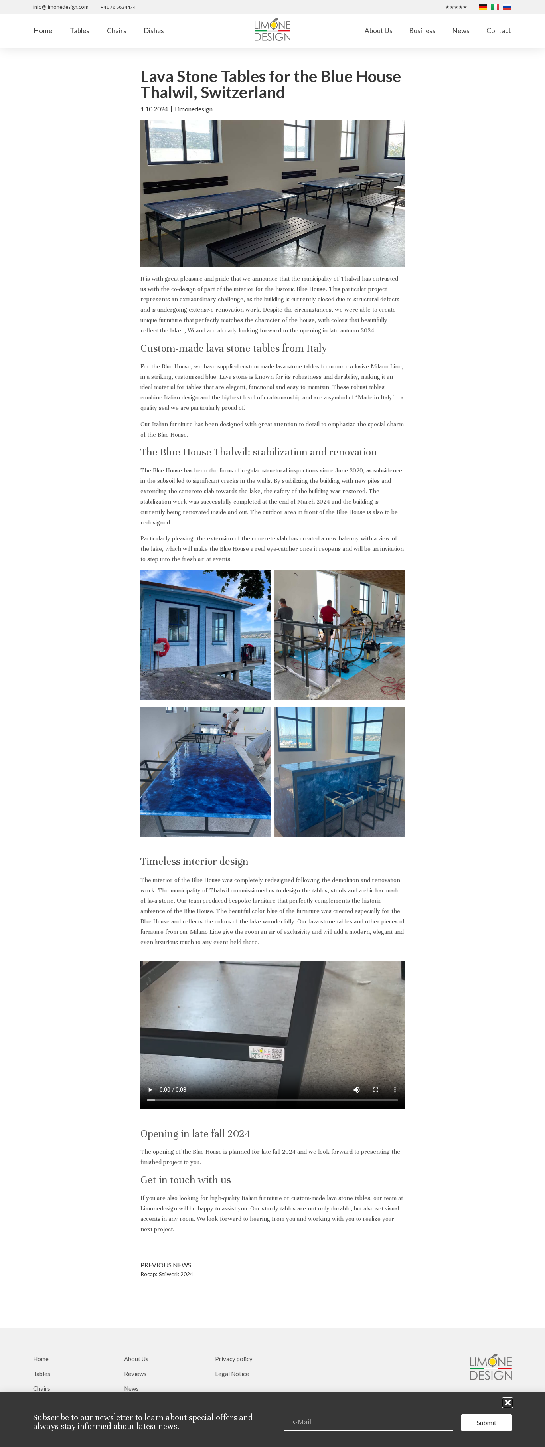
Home (43, 30)
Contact (498, 30)
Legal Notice (232, 1373)
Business (422, 30)
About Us (379, 30)
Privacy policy (234, 1358)
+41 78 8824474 (118, 7)
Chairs (116, 30)
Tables (79, 30)
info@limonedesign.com (61, 7)
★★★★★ (456, 7)
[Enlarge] (261, 580)
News (461, 30)
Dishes (154, 30)
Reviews (135, 1373)
